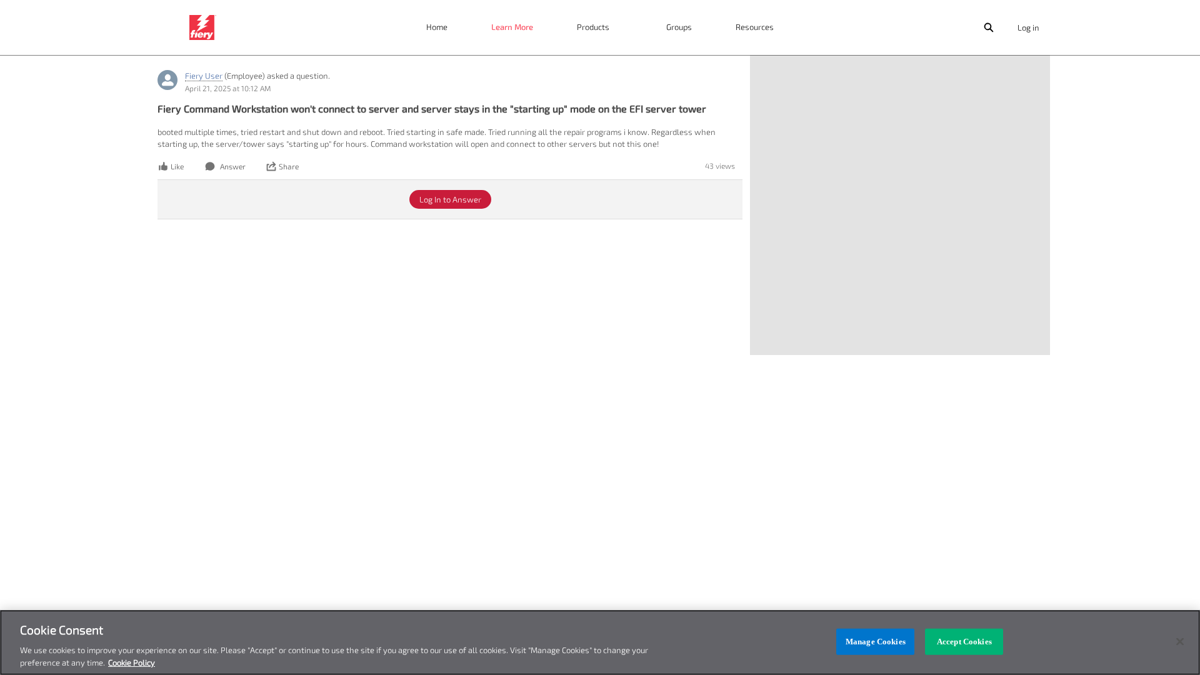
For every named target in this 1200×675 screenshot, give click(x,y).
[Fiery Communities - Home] (203, 27)
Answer (233, 166)
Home (437, 27)
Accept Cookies (964, 641)
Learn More (512, 27)
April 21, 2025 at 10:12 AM (228, 88)
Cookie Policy (131, 662)
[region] (600, 642)
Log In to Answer (450, 199)
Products (593, 27)
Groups (679, 27)
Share (289, 166)
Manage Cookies (876, 641)
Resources (755, 27)
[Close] (1180, 642)
